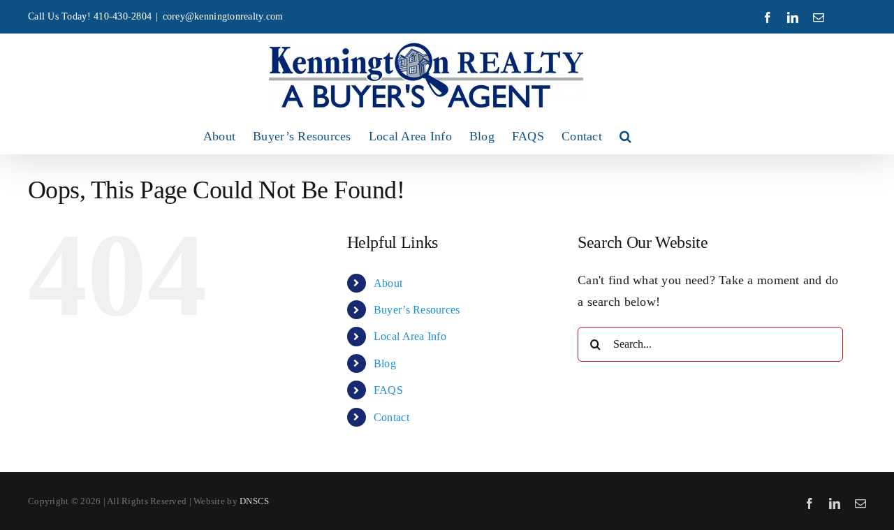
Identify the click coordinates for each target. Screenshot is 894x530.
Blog (385, 363)
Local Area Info (410, 336)
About (388, 283)
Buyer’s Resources (417, 310)
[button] (625, 136)
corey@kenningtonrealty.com (223, 16)
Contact (391, 417)
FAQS (388, 390)
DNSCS (254, 501)
